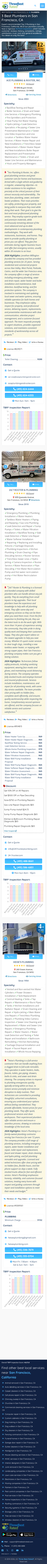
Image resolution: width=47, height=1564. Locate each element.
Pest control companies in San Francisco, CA (23, 1491)
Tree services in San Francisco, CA (18, 1516)
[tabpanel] (23, 58)
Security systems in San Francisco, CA (20, 1508)
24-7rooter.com (15, 855)
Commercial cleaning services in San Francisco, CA (23, 1408)
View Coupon (9, 831)
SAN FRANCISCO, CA (20, 12)
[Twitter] (7, 1550)
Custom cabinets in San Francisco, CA (20, 1418)
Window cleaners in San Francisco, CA (20, 1520)
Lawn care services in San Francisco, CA (21, 1475)
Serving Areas (35, 94)
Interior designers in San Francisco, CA (20, 1463)
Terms (14, 1554)
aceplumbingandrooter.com (21, 383)
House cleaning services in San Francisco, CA (23, 1455)
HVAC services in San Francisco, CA (19, 1459)
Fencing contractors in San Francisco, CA (21, 1434)
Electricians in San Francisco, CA (18, 1479)
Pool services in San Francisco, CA (18, 1495)
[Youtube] (17, 1550)
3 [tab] (23, 68)
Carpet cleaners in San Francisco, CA (20, 1391)
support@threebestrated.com (21, 1542)
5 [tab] (27, 68)
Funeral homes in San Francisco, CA (19, 1438)
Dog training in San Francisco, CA (18, 1422)
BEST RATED (6, 12)
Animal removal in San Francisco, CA (19, 1383)
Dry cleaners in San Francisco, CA (18, 1430)
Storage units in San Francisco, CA (19, 1512)
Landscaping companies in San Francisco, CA (23, 1471)
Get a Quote (14, 370)
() (30, 84)
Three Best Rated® (26, 1559)
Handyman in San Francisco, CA (18, 1451)
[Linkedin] (22, 1550)
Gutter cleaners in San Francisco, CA (19, 1446)
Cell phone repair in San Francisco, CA (20, 1395)
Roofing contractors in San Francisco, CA (21, 1503)
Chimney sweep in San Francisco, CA (20, 1399)
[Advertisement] (23, 1336)
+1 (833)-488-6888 (18, 1546)
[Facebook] (2, 1550)
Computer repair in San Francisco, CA (20, 1414)
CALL (11, 75)
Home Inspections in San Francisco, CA (20, 1499)
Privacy (5, 1554)
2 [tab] (21, 68)
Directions (12, 94)
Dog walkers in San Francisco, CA (18, 1426)
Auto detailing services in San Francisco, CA (22, 1387)
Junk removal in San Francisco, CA (19, 1467)
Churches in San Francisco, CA (17, 1403)
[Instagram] (12, 1550)
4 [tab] (25, 68)
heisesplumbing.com (18, 1244)
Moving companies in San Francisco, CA (21, 1483)
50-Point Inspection (24, 29)
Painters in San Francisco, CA (16, 1487)
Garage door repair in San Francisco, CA (21, 1442)
